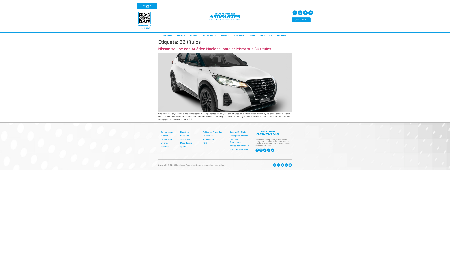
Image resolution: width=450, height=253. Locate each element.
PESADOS (181, 35)
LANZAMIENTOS (209, 35)
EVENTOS (225, 35)
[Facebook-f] (294, 12)
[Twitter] (305, 12)
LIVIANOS (167, 35)
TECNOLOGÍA (266, 35)
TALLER (252, 35)
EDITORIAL (282, 35)
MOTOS (193, 35)
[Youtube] (310, 12)
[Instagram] (300, 12)
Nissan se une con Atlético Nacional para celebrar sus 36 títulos (214, 49)
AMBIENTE (239, 35)
